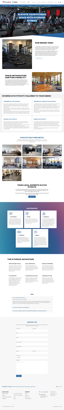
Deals (54, 5)
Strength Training (16, 5)
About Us (26, 393)
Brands (15, 398)
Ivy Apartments (48, 154)
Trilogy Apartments (50, 167)
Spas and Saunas (59, 5)
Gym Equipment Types (30, 5)
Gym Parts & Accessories (38, 5)
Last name (34, 328)
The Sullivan (7, 179)
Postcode (34, 351)
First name (18, 328)
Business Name (19, 346)
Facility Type (18, 355)
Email (17, 333)
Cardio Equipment (5, 5)
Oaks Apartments (9, 167)
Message (18, 360)
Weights (11, 5)
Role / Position (19, 342)
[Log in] (58, 2)
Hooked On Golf (28, 154)
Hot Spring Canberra (28, 398)
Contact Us (38, 58)
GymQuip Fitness (6, 406)
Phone (17, 337)
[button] (60, 2)
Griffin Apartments (9, 154)
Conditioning (23, 5)
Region (17, 351)
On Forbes (26, 167)
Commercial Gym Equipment (47, 5)
